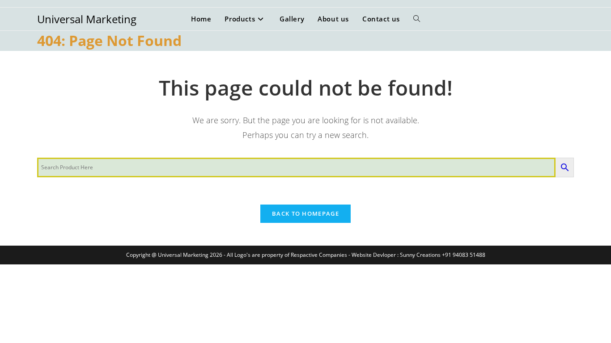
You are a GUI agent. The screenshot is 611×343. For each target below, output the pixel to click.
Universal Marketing (86, 19)
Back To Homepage (305, 213)
